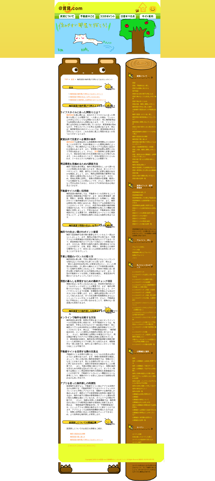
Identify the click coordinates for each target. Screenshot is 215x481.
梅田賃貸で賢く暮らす (139, 139)
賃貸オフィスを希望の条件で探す (143, 213)
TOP (66, 79)
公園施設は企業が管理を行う (142, 394)
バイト (134, 258)
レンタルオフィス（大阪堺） (142, 292)
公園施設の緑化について (140, 399)
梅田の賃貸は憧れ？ (139, 165)
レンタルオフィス (138, 272)
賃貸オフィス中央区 (139, 218)
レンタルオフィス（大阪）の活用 (143, 290)
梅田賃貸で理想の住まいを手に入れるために (85, 97)
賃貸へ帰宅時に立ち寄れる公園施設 (144, 170)
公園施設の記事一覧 (139, 420)
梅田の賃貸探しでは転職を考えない (144, 167)
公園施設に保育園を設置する (142, 417)
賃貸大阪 (135, 173)
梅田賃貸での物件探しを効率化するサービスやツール (88, 100)
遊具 (133, 358)
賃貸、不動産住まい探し (140, 85)
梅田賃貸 (135, 162)
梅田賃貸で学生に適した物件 (142, 107)
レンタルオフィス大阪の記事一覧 (143, 344)
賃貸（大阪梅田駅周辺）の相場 (142, 147)
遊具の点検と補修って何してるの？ (144, 386)
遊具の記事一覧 (137, 391)
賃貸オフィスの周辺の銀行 (141, 221)
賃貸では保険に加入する (140, 88)
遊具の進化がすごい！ (139, 388)
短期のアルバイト (138, 255)
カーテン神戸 (136, 442)
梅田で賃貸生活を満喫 (139, 136)
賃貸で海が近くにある (139, 101)
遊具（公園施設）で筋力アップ (142, 366)
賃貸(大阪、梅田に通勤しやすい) (143, 104)
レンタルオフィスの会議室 (141, 282)
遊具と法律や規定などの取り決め (143, 373)
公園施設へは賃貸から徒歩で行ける (144, 410)
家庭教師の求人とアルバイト (142, 252)
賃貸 (133, 83)
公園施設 (135, 397)
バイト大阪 (136, 250)
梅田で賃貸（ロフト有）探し (142, 114)
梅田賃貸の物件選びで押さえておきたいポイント (86, 94)
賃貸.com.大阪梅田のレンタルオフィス (113, 459)
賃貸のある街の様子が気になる (142, 94)
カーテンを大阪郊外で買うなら (142, 439)
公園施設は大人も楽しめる (141, 402)
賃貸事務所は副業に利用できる (142, 205)
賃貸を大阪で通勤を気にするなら (143, 176)
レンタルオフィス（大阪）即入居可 (144, 295)
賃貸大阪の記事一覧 (139, 178)
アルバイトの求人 (138, 247)
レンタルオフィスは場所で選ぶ (142, 279)
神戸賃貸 (135, 91)
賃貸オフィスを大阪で (139, 216)
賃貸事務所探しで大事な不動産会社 (144, 198)
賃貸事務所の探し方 (139, 192)
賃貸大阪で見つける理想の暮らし (143, 159)
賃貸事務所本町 (137, 195)
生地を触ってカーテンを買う (142, 437)
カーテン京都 (136, 434)
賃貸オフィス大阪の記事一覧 (142, 224)
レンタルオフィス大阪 (139, 332)
